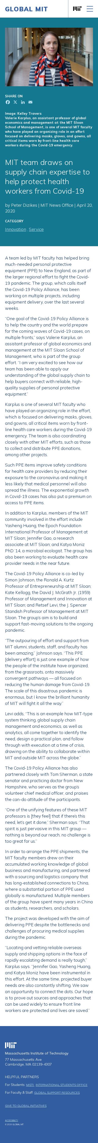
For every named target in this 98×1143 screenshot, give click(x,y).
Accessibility (11, 1120)
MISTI (30, 1085)
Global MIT (26, 9)
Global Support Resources (57, 1092)
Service (36, 229)
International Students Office (61, 1085)
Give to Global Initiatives (25, 1106)
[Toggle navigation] (90, 9)
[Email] (30, 102)
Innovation (15, 229)
